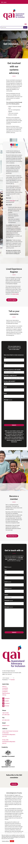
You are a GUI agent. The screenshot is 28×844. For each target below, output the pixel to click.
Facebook (7, 703)
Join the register (12, 300)
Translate (12, 679)
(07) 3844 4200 (5, 714)
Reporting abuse (6, 693)
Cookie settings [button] (5, 841)
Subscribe (14, 784)
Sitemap (4, 695)
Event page (12, 200)
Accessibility (5, 688)
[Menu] (26, 24)
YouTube (7, 705)
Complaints (5, 691)
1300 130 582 (5, 713)
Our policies (5, 689)
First (5, 357)
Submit (14, 425)
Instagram (7, 698)
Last (5, 363)
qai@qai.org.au (12, 559)
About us (4, 686)
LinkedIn (7, 701)
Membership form (12, 536)
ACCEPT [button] (12, 841)
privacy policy (15, 294)
